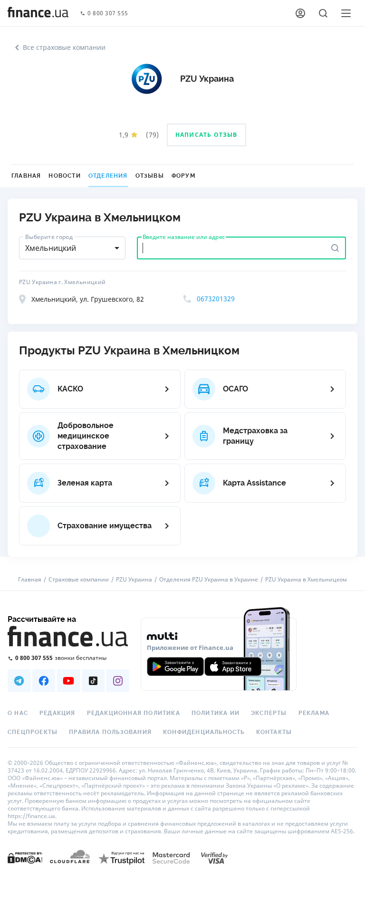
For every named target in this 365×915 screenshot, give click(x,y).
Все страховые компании (64, 47)
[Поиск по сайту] (323, 13)
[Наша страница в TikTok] (93, 680)
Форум (183, 175)
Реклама (313, 713)
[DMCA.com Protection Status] (25, 857)
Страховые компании (78, 579)
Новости (64, 175)
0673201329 (216, 298)
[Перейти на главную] (38, 13)
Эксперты (269, 713)
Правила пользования (110, 732)
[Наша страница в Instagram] (117, 680)
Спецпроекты (33, 732)
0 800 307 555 (107, 13)
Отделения (108, 175)
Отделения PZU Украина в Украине (208, 579)
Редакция (57, 713)
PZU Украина (134, 579)
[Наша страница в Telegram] (19, 680)
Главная (26, 175)
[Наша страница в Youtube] (68, 680)
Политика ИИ (216, 713)
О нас (18, 713)
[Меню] (346, 13)
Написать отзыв (206, 135)
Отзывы (149, 175)
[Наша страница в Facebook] (43, 680)
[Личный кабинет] (300, 13)
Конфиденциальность (204, 732)
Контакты (274, 732)
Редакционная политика (133, 713)
